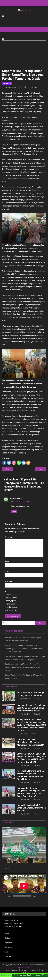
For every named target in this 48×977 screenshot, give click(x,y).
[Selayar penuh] (43, 896)
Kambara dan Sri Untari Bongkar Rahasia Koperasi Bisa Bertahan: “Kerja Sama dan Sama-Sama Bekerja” (24, 667)
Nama (7, 561)
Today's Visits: (10, 920)
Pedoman (8, 943)
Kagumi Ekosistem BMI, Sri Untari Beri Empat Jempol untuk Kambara (25, 676)
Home (7, 933)
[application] (24, 885)
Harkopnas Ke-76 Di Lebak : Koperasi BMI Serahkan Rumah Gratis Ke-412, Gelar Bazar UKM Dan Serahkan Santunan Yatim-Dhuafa (31, 725)
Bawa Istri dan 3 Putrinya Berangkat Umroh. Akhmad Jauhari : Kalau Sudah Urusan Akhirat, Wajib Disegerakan (9, 469)
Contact (8, 956)
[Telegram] (23, 463)
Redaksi (23, 87)
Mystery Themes (24, 967)
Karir (6, 952)
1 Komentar (33, 87)
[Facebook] (4, 463)
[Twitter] (9, 463)
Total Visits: (9, 926)
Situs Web (8, 581)
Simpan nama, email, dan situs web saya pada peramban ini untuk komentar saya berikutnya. (11, 602)
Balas (14, 512)
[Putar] (5, 896)
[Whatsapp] (19, 463)
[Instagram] (14, 463)
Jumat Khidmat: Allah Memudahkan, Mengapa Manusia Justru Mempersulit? (23, 639)
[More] (28, 463)
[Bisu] (39, 896)
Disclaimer (9, 947)
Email (7, 571)
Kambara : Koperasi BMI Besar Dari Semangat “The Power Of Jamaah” (41, 469)
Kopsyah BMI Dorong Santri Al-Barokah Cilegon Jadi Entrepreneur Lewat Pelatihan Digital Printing (25, 658)
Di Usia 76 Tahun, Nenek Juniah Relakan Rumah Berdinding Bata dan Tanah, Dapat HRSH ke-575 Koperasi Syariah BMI (23, 648)
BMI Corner (7, 83)
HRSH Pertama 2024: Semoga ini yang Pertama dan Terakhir (30, 694)
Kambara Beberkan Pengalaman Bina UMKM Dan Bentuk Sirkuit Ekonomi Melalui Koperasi (31, 708)
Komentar (9, 537)
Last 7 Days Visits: (11, 923)
